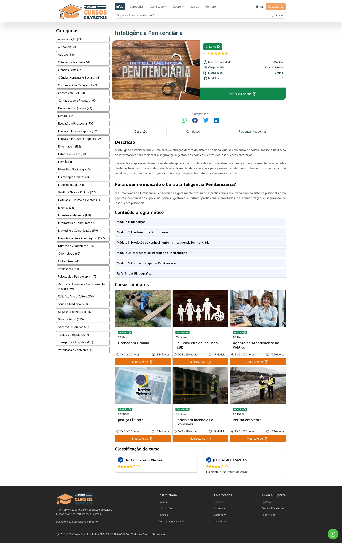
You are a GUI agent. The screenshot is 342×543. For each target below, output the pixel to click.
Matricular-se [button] (240, 93)
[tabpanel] (200, 308)
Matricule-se (140, 361)
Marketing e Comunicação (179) (78, 230)
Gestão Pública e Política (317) (77, 192)
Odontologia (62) (69, 253)
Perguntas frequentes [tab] (252, 131)
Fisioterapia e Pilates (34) (74, 177)
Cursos (194, 6)
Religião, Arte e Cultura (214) (76, 296)
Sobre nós (164, 502)
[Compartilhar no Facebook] (195, 120)
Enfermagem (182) (69, 146)
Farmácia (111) (66, 162)
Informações (166, 508)
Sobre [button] (177, 6)
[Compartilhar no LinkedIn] (216, 120)
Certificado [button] (157, 6)
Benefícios (220, 521)
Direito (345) (66, 116)
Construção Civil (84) (71, 93)
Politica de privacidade (171, 521)
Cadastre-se (268, 514)
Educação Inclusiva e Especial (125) (80, 139)
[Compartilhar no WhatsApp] (184, 120)
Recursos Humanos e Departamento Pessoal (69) (81, 286)
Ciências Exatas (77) (71, 70)
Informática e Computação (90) (78, 223)
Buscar (279, 15)
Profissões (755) (68, 269)
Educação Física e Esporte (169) (78, 131)
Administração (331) (70, 39)
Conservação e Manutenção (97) (78, 85)
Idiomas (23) (66, 207)
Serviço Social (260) (71, 319)
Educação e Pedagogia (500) (76, 123)
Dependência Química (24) (75, 108)
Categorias (137, 6)
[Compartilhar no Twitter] (206, 120)
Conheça (219, 502)
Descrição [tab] (140, 131)
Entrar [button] (260, 6)
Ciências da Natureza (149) (74, 62)
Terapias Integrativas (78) (74, 334)
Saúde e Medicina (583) (73, 304)
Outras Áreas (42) (69, 261)
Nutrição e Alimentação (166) (76, 246)
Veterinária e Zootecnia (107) (76, 350)
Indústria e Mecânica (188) (74, 215)
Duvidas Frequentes (272, 508)
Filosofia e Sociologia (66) (75, 169)
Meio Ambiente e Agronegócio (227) (81, 238)
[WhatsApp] (333, 534)
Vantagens (220, 514)
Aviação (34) (66, 54)
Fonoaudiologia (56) (71, 184)
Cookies (163, 514)
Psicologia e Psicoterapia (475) (77, 276)
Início (119, 6)
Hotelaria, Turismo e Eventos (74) (79, 200)
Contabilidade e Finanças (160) (77, 100)
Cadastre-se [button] (276, 6)
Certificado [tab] (193, 131)
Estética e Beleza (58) (72, 154)
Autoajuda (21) (67, 47)
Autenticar (220, 508)
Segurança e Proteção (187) (75, 311)
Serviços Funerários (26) (73, 327)
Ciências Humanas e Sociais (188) (79, 77)
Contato (210, 6)
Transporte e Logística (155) (75, 342)
